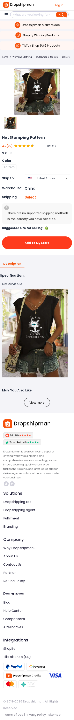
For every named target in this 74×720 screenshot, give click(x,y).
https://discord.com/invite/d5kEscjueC (13, 483)
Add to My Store (37, 243)
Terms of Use (13, 715)
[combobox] (42, 178)
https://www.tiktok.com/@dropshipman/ (7, 483)
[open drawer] (69, 5)
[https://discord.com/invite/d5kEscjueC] (12, 483)
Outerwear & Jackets (47, 57)
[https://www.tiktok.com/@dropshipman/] (6, 483)
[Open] (66, 178)
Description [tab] (12, 264)
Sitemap (54, 715)
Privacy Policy (36, 715)
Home (5, 57)
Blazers (66, 57)
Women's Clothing (22, 57)
